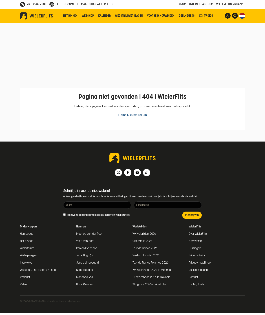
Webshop (88, 15)
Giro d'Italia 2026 (142, 241)
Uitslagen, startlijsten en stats (38, 270)
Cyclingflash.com (201, 4)
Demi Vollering (84, 270)
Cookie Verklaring (199, 270)
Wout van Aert (85, 241)
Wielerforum (27, 248)
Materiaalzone (36, 4)
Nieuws (132, 115)
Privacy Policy (197, 255)
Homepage (26, 234)
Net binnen (70, 15)
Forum (182, 4)
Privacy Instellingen (200, 262)
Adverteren (195, 241)
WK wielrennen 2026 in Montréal (151, 270)
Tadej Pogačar (85, 255)
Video (23, 284)
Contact (193, 277)
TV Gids (208, 15)
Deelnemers (187, 15)
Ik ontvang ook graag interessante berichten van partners (98, 215)
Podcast (25, 277)
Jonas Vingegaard (87, 262)
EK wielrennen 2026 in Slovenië (151, 277)
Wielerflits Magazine (230, 4)
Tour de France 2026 (144, 248)
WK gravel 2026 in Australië (149, 284)
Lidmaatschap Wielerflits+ (95, 4)
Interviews (26, 262)
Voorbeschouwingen (161, 15)
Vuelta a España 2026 (145, 255)
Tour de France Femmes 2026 (150, 262)
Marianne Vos (84, 277)
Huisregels (195, 248)
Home (122, 115)
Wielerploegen (28, 255)
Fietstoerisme (65, 4)
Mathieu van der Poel (89, 234)
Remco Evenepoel (87, 248)
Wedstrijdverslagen (129, 15)
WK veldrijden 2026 (144, 234)
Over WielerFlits (198, 234)
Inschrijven (192, 215)
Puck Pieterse (84, 284)
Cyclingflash (196, 284)
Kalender (104, 15)
